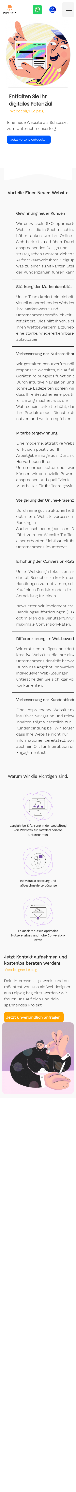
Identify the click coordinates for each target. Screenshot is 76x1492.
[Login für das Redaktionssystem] (52, 9)
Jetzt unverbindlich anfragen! (34, 1017)
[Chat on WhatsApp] (37, 9)
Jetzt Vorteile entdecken (28, 139)
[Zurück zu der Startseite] (9, 9)
